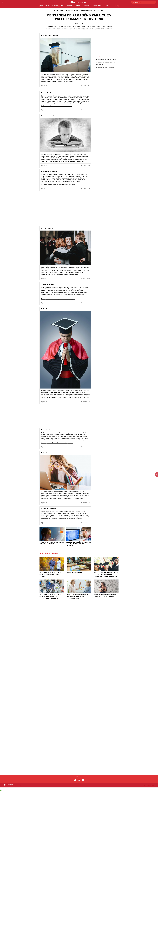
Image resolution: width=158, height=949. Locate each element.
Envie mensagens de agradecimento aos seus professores (58, 184)
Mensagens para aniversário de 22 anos (105, 67)
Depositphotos (18, 785)
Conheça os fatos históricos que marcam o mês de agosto (58, 299)
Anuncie (151, 785)
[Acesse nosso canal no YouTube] (82, 780)
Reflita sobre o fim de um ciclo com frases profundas (56, 106)
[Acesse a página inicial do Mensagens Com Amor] (79, 2)
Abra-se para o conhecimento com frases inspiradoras (57, 443)
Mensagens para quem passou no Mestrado (105, 62)
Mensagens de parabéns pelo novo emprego (106, 59)
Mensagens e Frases (72, 10)
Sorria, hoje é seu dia (100, 64)
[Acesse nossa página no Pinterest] (79, 780)
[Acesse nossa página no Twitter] (75, 780)
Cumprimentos (87, 10)
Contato (146, 785)
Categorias (58, 10)
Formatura (99, 10)
